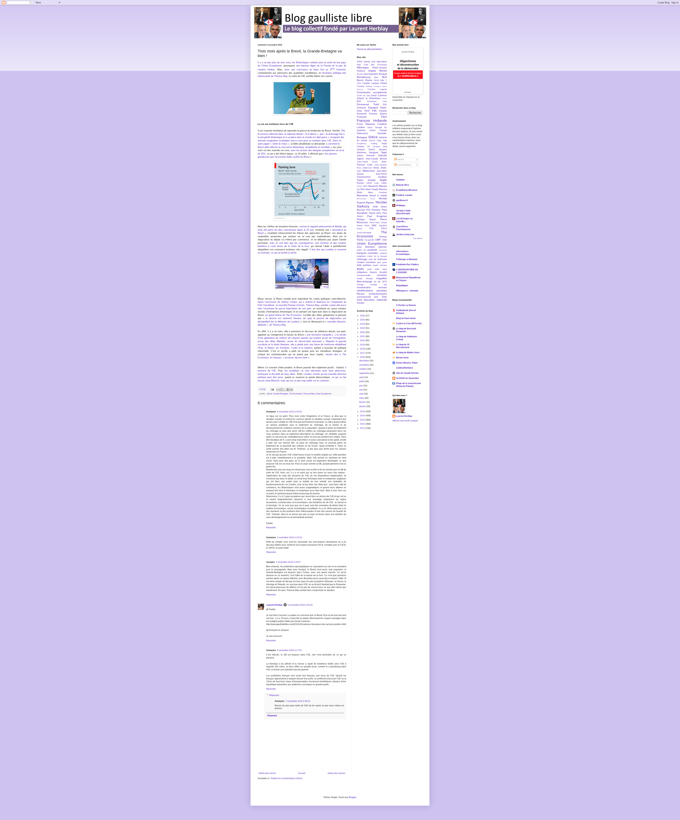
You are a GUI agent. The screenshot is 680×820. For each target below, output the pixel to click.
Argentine (373, 74)
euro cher (373, 269)
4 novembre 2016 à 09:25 (289, 411)
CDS (359, 83)
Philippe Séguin (366, 219)
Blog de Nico (402, 185)
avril (361, 394)
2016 (363, 357)
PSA (368, 210)
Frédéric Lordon (404, 195)
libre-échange (364, 281)
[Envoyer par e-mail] (278, 389)
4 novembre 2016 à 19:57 (288, 562)
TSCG (384, 228)
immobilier (382, 275)
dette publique (364, 265)
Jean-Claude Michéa (376, 158)
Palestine (376, 210)
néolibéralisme (365, 290)
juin (361, 385)
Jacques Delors (366, 149)
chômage (362, 259)
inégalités (381, 278)
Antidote (400, 180)
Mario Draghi (372, 189)
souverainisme (364, 297)
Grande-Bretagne (280, 394)
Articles (400, 159)
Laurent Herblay (274, 605)
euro (360, 269)
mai (361, 389)
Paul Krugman (377, 216)
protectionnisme (378, 293)
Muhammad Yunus (366, 199)
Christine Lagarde (377, 89)
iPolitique (400, 205)
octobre (363, 369)
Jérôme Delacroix (405, 234)
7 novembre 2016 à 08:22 (297, 701)
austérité (372, 249)
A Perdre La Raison (406, 305)
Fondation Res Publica (407, 264)
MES (365, 186)
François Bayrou (378, 113)
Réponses (274, 695)
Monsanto (362, 195)
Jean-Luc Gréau (371, 168)
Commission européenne (372, 92)
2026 (363, 315)
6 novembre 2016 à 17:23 (289, 650)
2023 (363, 328)
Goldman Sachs (366, 130)
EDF (359, 101)
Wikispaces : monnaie (407, 290)
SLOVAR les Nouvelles (407, 378)
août (361, 377)
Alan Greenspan (379, 65)
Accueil (301, 773)
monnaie (382, 287)
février (362, 402)
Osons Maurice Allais (407, 363)
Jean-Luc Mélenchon (372, 169)
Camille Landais (370, 83)
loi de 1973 (380, 281)
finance (373, 272)
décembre (364, 360)
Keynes (360, 183)
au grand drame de (283, 315)
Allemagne (363, 67)
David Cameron (379, 95)
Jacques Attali (380, 146)
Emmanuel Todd (368, 104)
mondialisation (364, 287)
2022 (363, 332)
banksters (383, 250)
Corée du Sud (363, 95)
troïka (359, 300)
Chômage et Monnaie (406, 259)
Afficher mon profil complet (405, 420)
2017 (363, 353)
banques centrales (367, 253)
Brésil (376, 80)
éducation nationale (375, 299)
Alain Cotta (362, 65)
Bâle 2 (383, 80)
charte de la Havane (377, 256)
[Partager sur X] (285, 389)
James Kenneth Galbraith (372, 155)
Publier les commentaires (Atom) (286, 778)
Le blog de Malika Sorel (407, 352)
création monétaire (366, 262)
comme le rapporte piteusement (320, 226)
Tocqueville (369, 240)
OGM (375, 206)
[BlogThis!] (281, 389)
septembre (364, 373)
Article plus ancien (336, 773)
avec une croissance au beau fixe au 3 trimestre (315, 69)
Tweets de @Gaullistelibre (369, 49)
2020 (363, 340)
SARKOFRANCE (404, 368)
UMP (378, 239)
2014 (363, 415)
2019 (363, 344)
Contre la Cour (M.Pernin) (409, 323)
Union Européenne (324, 394)
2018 (363, 349)
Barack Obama (364, 80)
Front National (366, 124)
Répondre (271, 527)
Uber (384, 240)
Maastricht (373, 186)
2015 (363, 411)
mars (362, 398)
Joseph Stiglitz (377, 180)
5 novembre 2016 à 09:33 (300, 605)
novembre (364, 365)
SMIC (374, 225)
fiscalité (383, 272)
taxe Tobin (380, 297)
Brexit (269, 394)
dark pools (382, 262)
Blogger (352, 797)
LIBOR (369, 183)
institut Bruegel (365, 278)
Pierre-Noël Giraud (378, 222)
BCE (384, 77)
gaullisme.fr (402, 200)
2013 (363, 420)
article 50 (361, 250)
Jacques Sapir (378, 152)
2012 (363, 424)
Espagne (373, 107)
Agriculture (381, 61)
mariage (360, 284)
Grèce (373, 137)
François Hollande (372, 120)
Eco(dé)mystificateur (406, 190)
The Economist (295, 394)
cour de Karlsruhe (378, 259)
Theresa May (308, 394)
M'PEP (359, 186)
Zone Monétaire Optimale (372, 247)
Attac (376, 77)
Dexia (384, 98)
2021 (363, 336)
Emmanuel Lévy (377, 101)
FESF (367, 111)
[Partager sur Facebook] (288, 389)
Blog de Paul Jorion (406, 318)
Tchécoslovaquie (364, 233)
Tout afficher (417, 238)
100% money (363, 61)
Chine (383, 83)
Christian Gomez (364, 86)
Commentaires (403, 165)
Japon (360, 158)
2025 (363, 320)
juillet (362, 381)
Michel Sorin (402, 357)
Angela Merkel (377, 70)
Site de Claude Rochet (407, 373)
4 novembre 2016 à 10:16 (289, 537)
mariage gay (378, 284)
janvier (362, 406)
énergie (360, 303)
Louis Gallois (380, 183)
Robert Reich (363, 225)
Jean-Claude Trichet (367, 162)
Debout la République (369, 98)
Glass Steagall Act (377, 127)
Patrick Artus (375, 213)
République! (402, 285)
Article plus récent (267, 773)
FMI (374, 110)
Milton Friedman (377, 192)
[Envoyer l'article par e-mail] (272, 389)
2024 (363, 324)
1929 (373, 62)
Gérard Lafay (375, 140)
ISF (368, 146)
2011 (363, 428)
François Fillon (372, 116)
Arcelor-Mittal (362, 74)
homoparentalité (363, 275)
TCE (371, 228)
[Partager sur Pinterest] (291, 389)
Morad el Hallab (378, 195)
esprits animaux (380, 265)
